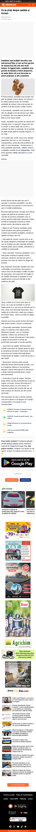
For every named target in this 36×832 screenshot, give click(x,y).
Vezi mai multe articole (18, 785)
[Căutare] (29, 4)
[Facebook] (10, 827)
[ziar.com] (24, 690)
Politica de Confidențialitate (24, 795)
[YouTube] (18, 827)
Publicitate (23, 799)
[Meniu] (33, 4)
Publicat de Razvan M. (6, 17)
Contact (30, 799)
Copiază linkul (25, 480)
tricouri (20, 473)
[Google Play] (26, 827)
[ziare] (12, 690)
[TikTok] (22, 827)
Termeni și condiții (8, 795)
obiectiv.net (10, 4)
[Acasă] (3, 5)
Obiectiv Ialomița (12, 444)
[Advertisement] (18, 40)
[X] (14, 827)
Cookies (5, 799)
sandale (16, 473)
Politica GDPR (14, 799)
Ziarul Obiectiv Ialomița (13, 1)
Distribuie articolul (11, 480)
